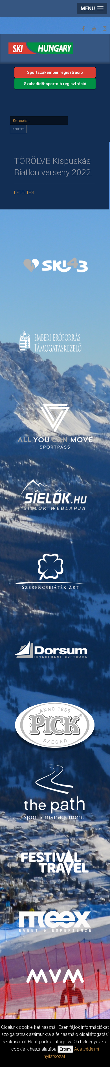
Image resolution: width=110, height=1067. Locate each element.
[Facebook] (83, 28)
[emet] (51, 341)
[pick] (55, 727)
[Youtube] (94, 28)
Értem (65, 1049)
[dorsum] (51, 649)
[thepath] (55, 793)
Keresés (18, 128)
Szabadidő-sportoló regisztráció (55, 84)
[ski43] (55, 265)
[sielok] (53, 494)
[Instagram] (104, 28)
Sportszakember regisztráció (55, 72)
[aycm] (55, 419)
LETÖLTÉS (24, 192)
